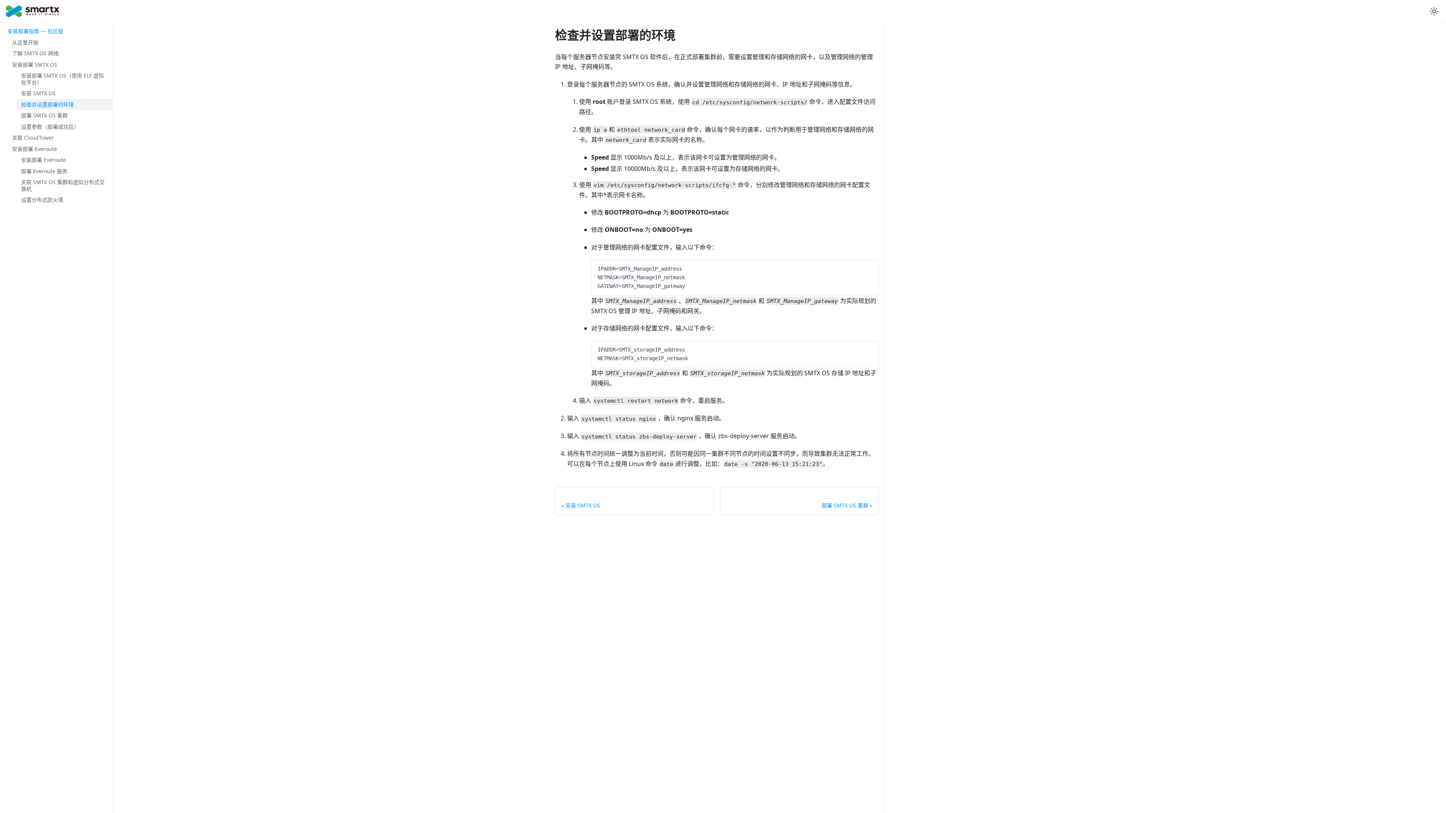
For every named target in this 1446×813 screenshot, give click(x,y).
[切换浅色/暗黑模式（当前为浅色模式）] (1434, 11)
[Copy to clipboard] (869, 269)
